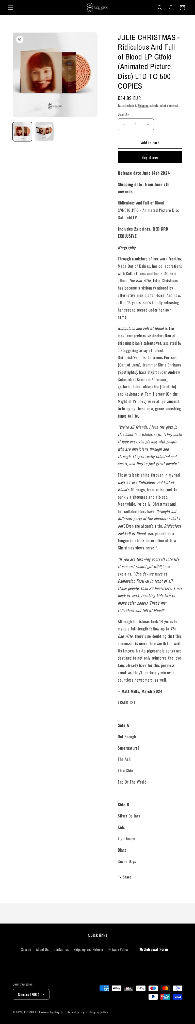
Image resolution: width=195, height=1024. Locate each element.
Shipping (143, 105)
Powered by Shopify (51, 1012)
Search (26, 949)
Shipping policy (98, 1012)
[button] (10, 7)
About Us (42, 949)
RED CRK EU (31, 1012)
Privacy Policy (118, 949)
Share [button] (127, 876)
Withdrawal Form (153, 949)
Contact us (61, 949)
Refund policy (76, 1012)
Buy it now (150, 157)
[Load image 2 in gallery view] (44, 131)
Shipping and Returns (89, 949)
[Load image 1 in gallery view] (22, 131)
